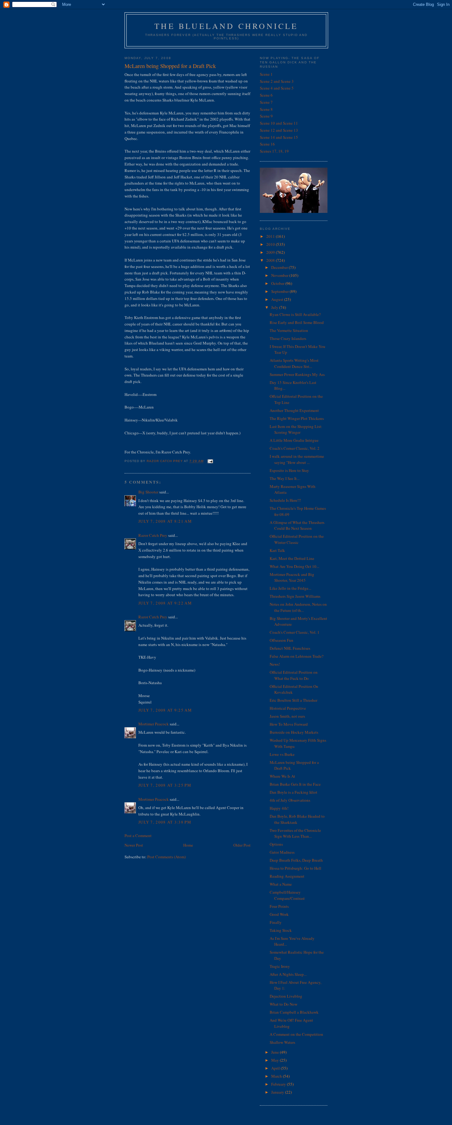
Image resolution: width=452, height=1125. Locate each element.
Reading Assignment (287, 876)
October (278, 283)
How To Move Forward (289, 724)
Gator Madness (282, 852)
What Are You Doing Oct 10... (294, 566)
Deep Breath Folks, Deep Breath (296, 860)
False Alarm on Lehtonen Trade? (296, 656)
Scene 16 (267, 144)
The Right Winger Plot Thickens (297, 418)
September (280, 291)
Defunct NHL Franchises (290, 648)
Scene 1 (266, 74)
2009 (271, 252)
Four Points (279, 906)
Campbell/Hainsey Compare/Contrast (287, 895)
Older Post (242, 845)
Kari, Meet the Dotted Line (292, 558)
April (276, 1068)
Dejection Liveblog (286, 996)
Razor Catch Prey (152, 535)
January (278, 1092)
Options (276, 844)
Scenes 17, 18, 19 (274, 151)
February (279, 1084)
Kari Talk (277, 550)
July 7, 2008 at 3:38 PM (164, 822)
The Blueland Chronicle (226, 26)
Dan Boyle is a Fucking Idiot (293, 792)
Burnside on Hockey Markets (294, 732)
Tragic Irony (280, 966)
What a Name (281, 884)
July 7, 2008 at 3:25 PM (164, 785)
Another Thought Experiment (294, 410)
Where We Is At (282, 776)
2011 (271, 236)
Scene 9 (266, 116)
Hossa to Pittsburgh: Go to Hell (295, 868)
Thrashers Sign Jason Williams (295, 596)
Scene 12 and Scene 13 (279, 130)
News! (275, 664)
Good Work (279, 914)
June (275, 1052)
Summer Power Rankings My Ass (297, 374)
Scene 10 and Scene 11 (279, 123)
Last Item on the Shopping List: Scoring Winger (296, 429)
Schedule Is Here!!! (285, 500)
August (277, 299)
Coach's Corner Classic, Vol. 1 (294, 632)
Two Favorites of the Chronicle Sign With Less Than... (295, 833)
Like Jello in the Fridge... (290, 588)
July (275, 307)
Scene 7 (266, 102)
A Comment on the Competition (296, 1034)
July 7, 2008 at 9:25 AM (165, 710)
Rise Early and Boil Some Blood (297, 322)
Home (188, 845)
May (275, 1060)
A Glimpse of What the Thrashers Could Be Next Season (297, 525)
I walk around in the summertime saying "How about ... (297, 459)
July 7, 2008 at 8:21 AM (165, 521)
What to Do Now (283, 1004)
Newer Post (134, 845)
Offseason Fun (281, 640)
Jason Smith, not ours (287, 716)
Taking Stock (281, 930)
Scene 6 (266, 95)
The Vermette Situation (289, 330)
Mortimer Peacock (153, 724)
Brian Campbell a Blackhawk (294, 1012)
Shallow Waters (282, 1042)
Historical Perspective (288, 708)
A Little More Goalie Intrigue (294, 440)
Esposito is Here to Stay (289, 470)
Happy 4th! (279, 808)
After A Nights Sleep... (288, 974)
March (277, 1076)
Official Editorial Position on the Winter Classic (297, 539)
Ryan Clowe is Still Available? (295, 314)
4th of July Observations (290, 800)
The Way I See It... (284, 478)
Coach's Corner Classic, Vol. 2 (294, 448)
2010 (271, 244)
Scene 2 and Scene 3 (277, 81)
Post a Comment (138, 835)
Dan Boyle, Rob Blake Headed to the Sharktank (297, 819)
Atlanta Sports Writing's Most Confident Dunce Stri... (294, 363)
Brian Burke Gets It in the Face (295, 784)
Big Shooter (148, 492)
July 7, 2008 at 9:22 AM (165, 603)
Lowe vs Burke (282, 754)
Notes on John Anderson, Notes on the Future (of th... (298, 607)
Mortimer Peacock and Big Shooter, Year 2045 (292, 577)
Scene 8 (266, 109)
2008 (271, 260)
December (280, 267)
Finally (276, 922)
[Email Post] (210, 461)
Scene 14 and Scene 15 (279, 137)
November (280, 275)
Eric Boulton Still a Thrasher (293, 700)
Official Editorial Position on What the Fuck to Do (294, 675)
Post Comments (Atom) (166, 857)
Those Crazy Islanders (288, 338)
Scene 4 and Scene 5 (277, 88)
